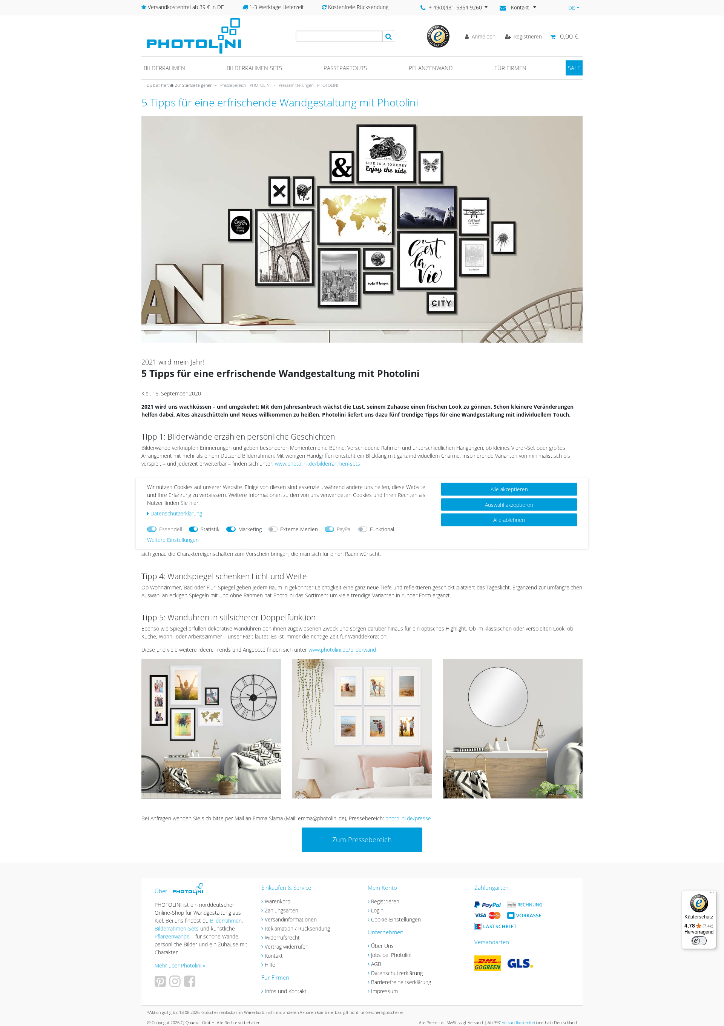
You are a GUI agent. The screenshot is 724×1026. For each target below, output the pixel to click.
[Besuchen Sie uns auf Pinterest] (161, 984)
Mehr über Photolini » (180, 965)
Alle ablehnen (509, 519)
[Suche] (388, 36)
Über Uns (382, 945)
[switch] (699, 940)
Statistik (210, 528)
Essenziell (170, 528)
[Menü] (711, 894)
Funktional (382, 528)
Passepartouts (345, 68)
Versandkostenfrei (518, 1022)
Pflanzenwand (431, 68)
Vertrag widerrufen (286, 946)
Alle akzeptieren (509, 488)
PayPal (344, 528)
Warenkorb (277, 901)
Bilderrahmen (164, 68)
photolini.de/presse (408, 818)
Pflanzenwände (173, 936)
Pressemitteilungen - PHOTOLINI (308, 85)
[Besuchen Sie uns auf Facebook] (190, 984)
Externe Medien (299, 528)
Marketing (250, 528)
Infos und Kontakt (286, 991)
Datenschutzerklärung (397, 973)
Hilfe (270, 964)
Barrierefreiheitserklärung (401, 982)
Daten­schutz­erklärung (176, 513)
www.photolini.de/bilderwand (342, 649)
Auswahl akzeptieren (509, 504)
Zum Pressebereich (362, 839)
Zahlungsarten (281, 910)
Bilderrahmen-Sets (254, 68)
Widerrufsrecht (282, 937)
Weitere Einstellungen (173, 539)
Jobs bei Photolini (391, 954)
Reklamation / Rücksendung (297, 928)
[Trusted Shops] (438, 35)
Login (377, 910)
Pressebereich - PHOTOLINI (245, 85)
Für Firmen (510, 68)
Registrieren (385, 901)
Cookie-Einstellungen (396, 919)
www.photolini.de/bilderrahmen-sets (317, 463)
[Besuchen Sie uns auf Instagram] (176, 984)
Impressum (384, 991)
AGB (376, 964)
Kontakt (274, 955)
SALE (574, 68)
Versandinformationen (291, 919)
